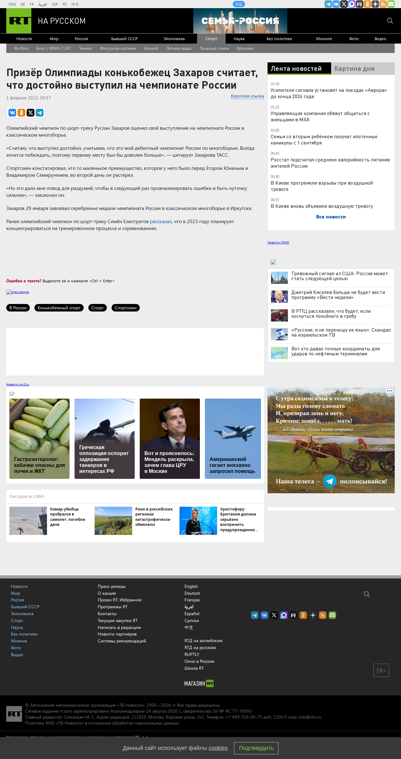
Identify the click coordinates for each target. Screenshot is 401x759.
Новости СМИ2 (278, 242)
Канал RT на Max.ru (352, 4)
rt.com (66, 711)
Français (192, 599)
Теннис (85, 48)
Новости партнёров (117, 634)
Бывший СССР (124, 38)
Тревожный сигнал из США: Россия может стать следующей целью (339, 276)
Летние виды (179, 48)
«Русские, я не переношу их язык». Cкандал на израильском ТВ (341, 332)
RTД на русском (200, 647)
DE (23, 4)
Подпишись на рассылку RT (391, 4)
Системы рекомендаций (122, 641)
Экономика (174, 38)
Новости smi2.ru (17, 384)
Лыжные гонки (214, 48)
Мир (54, 38)
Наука (239, 38)
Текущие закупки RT (118, 620)
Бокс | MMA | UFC (53, 48)
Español (192, 613)
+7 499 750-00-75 (243, 717)
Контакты (107, 613)
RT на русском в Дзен (375, 4)
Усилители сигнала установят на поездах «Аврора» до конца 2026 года (329, 92)
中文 (75, 4)
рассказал (161, 221)
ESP (55, 4)
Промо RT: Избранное (120, 600)
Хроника (245, 48)
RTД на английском (203, 640)
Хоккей (151, 48)
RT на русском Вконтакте (336, 4)
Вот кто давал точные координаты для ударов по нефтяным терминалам (335, 351)
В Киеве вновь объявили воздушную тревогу (322, 205)
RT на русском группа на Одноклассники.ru (367, 4)
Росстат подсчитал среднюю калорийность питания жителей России (330, 162)
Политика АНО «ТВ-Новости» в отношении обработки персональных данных (102, 723)
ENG (12, 4)
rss (383, 4)
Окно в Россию (199, 661)
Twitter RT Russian (344, 4)
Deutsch (192, 593)
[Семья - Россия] (240, 20)
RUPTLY (192, 654)
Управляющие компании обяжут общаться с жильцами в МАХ (320, 116)
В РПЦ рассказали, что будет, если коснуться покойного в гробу (331, 313)
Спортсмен (126, 308)
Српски (192, 620)
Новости (24, 38)
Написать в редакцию (119, 627)
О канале (107, 593)
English (191, 586)
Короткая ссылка (247, 96)
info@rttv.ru (310, 717)
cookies (218, 748)
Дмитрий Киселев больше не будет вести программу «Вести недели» (338, 295)
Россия (81, 38)
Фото (354, 38)
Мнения (324, 38)
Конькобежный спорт (59, 308)
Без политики (279, 38)
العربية (43, 4)
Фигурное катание (118, 48)
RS (65, 4)
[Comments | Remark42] (135, 351)
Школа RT (194, 668)
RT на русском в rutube (359, 4)
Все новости (331, 216)
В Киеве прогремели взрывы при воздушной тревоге (322, 185)
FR (32, 4)
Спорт (211, 38)
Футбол (21, 48)
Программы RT (113, 607)
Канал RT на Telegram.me (328, 4)
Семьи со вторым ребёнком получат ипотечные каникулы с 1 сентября (324, 139)
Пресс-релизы (112, 586)
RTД (239, 4)
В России (18, 308)
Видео (380, 38)
